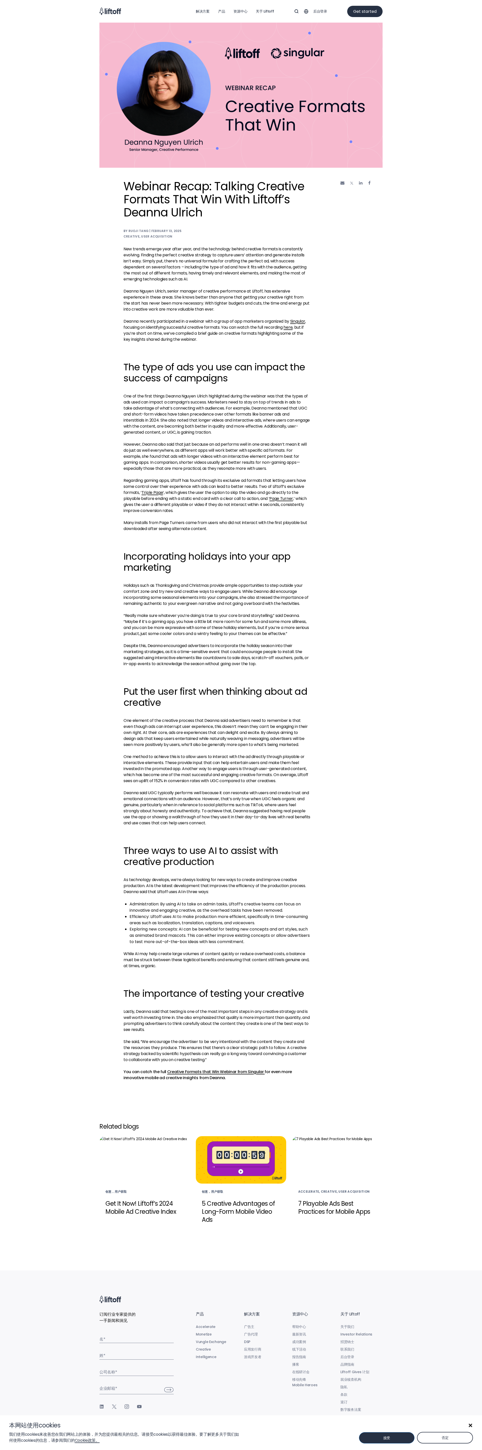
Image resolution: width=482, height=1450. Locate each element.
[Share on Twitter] (351, 183)
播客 (295, 1364)
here (287, 327)
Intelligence (206, 1356)
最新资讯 (299, 1334)
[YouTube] (139, 1406)
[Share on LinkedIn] (361, 183)
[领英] (101, 1406)
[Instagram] (127, 1406)
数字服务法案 (350, 1409)
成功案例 (299, 1341)
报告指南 (299, 1356)
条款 (343, 1394)
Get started (365, 11)
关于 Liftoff (265, 11)
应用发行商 (252, 1349)
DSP (247, 1341)
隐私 (343, 1386)
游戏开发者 (252, 1356)
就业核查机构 (350, 1379)
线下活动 (299, 1349)
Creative (132, 236)
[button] (470, 1425)
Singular (297, 321)
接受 (386, 1437)
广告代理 (251, 1334)
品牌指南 (347, 1364)
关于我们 (347, 1326)
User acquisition (156, 236)
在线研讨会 (301, 1371)
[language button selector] (306, 11)
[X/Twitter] (114, 1406)
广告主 (249, 1326)
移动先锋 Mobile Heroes (304, 1382)
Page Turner (281, 498)
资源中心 (240, 11)
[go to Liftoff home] (110, 11)
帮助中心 (299, 1326)
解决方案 (203, 11)
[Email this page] (342, 183)
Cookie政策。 (87, 1440)
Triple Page (152, 492)
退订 (343, 1402)
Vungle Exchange (211, 1341)
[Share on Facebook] (369, 183)
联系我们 (347, 1349)
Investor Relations (356, 1334)
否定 (445, 1437)
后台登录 (320, 11)
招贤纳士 (347, 1341)
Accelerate (205, 1326)
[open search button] (296, 11)
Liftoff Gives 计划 (354, 1371)
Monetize (204, 1334)
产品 (221, 11)
